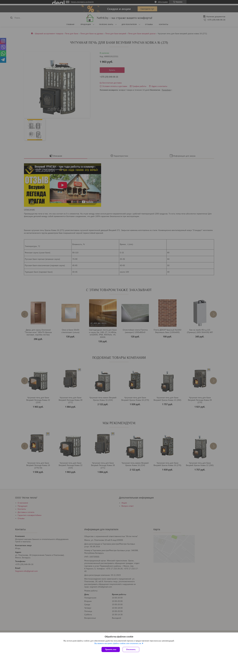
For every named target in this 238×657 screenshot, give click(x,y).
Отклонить (131, 649)
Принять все (110, 649)
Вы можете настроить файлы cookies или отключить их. (118, 643)
